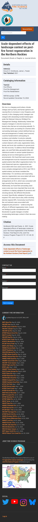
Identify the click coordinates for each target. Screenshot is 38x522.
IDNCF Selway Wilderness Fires (11, 418)
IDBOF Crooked (6, 335)
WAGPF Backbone (7, 350)
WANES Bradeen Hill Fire (9, 416)
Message (5, 288)
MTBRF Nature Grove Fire (10, 333)
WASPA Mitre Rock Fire (9, 378)
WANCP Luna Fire (7, 420)
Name (4, 268)
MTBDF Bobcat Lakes (8, 386)
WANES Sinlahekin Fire (9, 405)
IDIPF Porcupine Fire (8, 395)
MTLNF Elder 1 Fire (8, 410)
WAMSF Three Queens (9, 369)
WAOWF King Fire (7, 337)
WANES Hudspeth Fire (9, 380)
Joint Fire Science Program (10, 462)
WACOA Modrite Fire (8, 427)
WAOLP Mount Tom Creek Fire (11, 433)
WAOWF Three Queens (9, 363)
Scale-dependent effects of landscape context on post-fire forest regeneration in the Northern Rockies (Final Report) (18, 251)
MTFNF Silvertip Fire (8, 397)
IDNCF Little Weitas (8, 346)
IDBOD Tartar (6, 401)
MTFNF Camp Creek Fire (9, 326)
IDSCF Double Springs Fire (10, 371)
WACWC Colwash (7, 329)
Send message (8, 303)
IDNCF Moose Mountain (9, 393)
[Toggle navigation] (3, 29)
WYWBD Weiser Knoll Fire (9, 354)
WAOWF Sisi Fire (7, 331)
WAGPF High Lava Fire (9, 365)
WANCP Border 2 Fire (8, 422)
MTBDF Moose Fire (8, 407)
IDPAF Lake (5, 367)
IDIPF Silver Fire (6, 322)
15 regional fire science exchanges (12, 460)
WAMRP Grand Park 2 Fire (10, 361)
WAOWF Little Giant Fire (9, 425)
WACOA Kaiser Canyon (9, 429)
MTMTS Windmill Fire (8, 341)
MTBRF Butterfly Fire (8, 390)
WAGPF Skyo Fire (7, 403)
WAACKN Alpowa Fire (8, 352)
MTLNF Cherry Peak (8, 343)
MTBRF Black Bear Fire (9, 375)
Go (3, 37)
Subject (4, 281)
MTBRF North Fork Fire (9, 414)
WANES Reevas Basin (8, 348)
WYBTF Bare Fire (7, 373)
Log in (5, 516)
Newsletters (27, 29)
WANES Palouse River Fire (10, 356)
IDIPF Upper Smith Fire (9, 431)
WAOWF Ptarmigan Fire (9, 412)
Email (4, 274)
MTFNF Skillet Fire (7, 399)
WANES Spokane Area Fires (10, 382)
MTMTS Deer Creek (8, 339)
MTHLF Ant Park (7, 384)
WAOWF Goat (6, 324)
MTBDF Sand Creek (8, 388)
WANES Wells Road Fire (9, 358)
